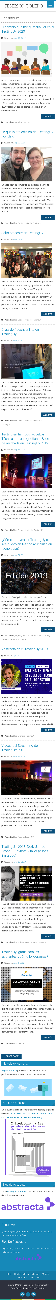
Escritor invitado (25, 223)
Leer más (47, 116)
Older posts (12, 1056)
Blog (20, 122)
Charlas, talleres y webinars (26, 1274)
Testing (13, 639)
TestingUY (27, 122)
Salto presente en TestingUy (22, 233)
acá (24, 1235)
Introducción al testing (40, 635)
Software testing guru (27, 942)
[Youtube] (22, 1294)
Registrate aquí (9, 1070)
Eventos (26, 635)
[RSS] (33, 1294)
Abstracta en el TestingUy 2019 (24, 649)
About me (22, 1277)
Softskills (29, 530)
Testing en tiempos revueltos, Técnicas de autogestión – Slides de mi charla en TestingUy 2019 (26, 438)
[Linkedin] (28, 1294)
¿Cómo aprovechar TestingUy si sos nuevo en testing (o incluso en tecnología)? (26, 544)
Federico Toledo (30, 1285)
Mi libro (45, 1274)
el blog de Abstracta (17, 1191)
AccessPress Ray (37, 1288)
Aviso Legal (35, 1277)
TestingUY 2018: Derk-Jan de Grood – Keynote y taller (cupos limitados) (24, 851)
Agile (15, 122)
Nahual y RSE (38, 420)
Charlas (21, 530)
